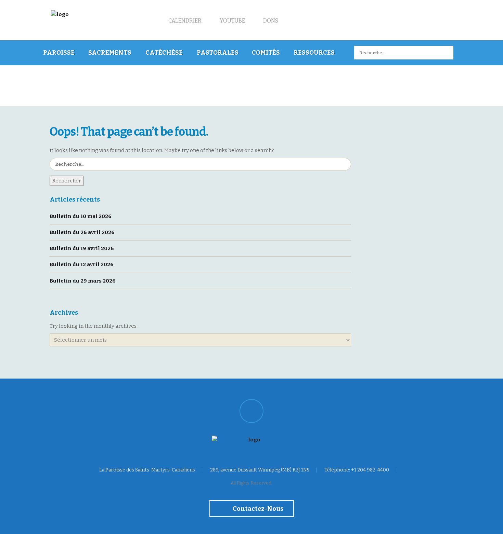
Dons (270, 20)
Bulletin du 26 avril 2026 (82, 232)
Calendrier (184, 20)
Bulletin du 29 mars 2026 (83, 281)
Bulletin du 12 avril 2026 (82, 264)
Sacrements (109, 52)
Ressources (314, 52)
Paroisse (59, 52)
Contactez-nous (257, 508)
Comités (266, 52)
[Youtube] (251, 411)
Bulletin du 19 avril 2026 (82, 248)
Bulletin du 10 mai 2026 (81, 216)
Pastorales (217, 52)
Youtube (232, 20)
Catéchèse (164, 52)
